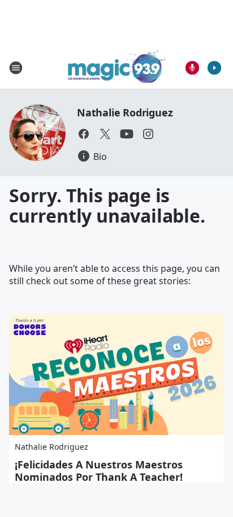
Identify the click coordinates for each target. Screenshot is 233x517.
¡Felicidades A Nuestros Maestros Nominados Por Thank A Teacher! (99, 470)
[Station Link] (117, 67)
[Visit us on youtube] (126, 134)
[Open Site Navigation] (16, 68)
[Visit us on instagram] (148, 134)
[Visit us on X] (105, 134)
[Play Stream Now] (214, 68)
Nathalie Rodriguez (124, 112)
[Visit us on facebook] (83, 134)
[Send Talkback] (192, 68)
